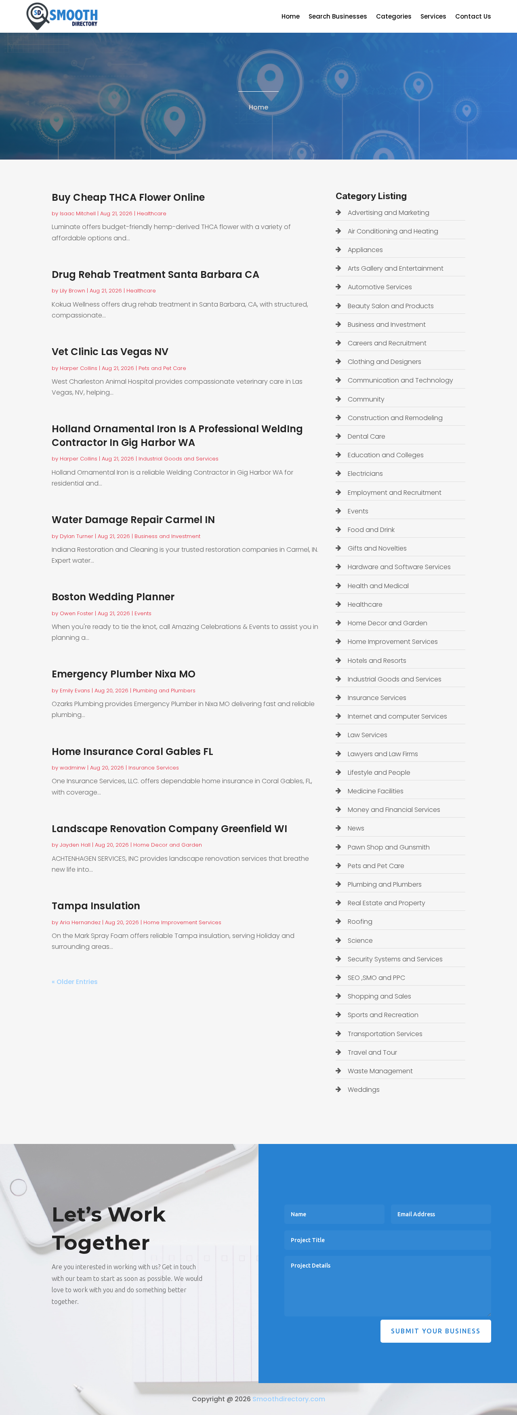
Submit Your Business (436, 1331)
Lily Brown (72, 290)
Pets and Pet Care (162, 368)
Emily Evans (75, 690)
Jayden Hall (75, 845)
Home (291, 17)
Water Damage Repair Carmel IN (133, 519)
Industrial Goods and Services (179, 459)
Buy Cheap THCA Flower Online (128, 197)
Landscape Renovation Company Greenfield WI (169, 828)
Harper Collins (78, 368)
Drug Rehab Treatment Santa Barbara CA (155, 274)
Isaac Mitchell (78, 213)
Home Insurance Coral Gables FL (132, 751)
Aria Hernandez (80, 922)
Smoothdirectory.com (288, 1399)
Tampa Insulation (96, 905)
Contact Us (473, 17)
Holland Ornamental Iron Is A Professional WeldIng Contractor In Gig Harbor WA (177, 435)
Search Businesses (338, 17)
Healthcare (151, 213)
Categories (394, 17)
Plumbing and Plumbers (164, 690)
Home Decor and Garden (167, 845)
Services (433, 17)
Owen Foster (76, 613)
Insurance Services (153, 768)
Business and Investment (167, 536)
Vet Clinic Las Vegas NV (110, 351)
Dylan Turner (76, 536)
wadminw (73, 768)
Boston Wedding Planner (113, 596)
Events (143, 613)
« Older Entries (75, 981)
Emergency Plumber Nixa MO (123, 674)
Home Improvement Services (182, 922)
